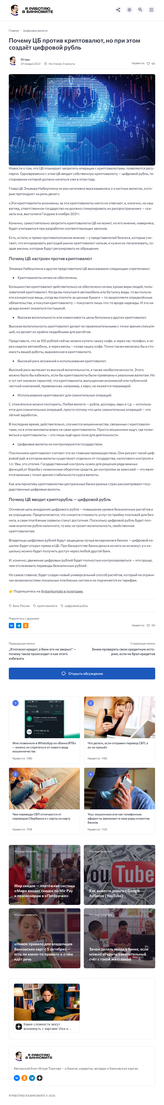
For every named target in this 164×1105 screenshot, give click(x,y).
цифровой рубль (76, 605)
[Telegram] (32, 1078)
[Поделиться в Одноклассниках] (25, 625)
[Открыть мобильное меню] (151, 10)
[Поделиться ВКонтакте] (11, 625)
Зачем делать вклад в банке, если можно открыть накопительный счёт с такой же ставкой (118, 954)
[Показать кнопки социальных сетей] (118, 10)
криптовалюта (47, 605)
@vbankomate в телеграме (62, 591)
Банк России (21, 605)
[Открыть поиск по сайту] (140, 10)
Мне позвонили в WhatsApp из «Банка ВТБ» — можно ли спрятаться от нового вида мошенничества (44, 747)
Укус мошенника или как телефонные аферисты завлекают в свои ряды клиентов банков (118, 818)
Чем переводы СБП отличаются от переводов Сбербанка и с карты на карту (41, 816)
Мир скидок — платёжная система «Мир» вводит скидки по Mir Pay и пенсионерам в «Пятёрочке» (44, 890)
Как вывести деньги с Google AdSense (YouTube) (114, 893)
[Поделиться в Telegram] (18, 625)
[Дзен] (40, 1078)
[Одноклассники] (24, 1078)
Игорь (25, 59)
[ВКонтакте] (17, 1078)
